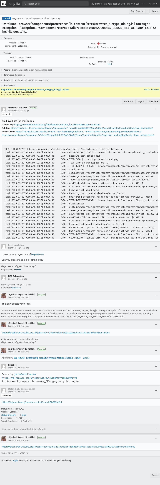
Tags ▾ (141, 101)
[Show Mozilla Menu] (3, 3)
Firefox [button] (22, 43)
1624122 (17, 269)
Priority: (92, 47)
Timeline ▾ (153, 101)
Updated (11, 279)
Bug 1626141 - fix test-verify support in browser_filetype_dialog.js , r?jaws (35, 89)
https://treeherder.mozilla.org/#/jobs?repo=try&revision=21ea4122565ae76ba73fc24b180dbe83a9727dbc (56, 332)
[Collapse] (156, 109)
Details (147, 89)
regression (16, 288)
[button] (153, 3)
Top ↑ (155, 475)
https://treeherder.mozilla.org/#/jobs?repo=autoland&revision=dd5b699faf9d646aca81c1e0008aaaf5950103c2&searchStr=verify (68, 446)
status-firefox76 (8, 415)
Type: (93, 43)
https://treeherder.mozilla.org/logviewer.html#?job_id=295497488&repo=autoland (57, 124)
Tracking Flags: (87, 57)
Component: (10, 46)
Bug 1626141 (17, 18)
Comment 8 (13, 440)
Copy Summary (137, 11)
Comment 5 (13, 368)
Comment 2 (13, 297)
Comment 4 (13, 352)
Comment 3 (13, 326)
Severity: (105, 47)
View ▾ (155, 11)
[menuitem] (96, 3)
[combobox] (55, 3)
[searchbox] (55, 3)
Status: (13, 57)
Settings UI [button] (24, 46)
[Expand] (155, 429)
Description (13, 111)
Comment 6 (13, 392)
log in (15, 460)
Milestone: (11, 61)
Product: (12, 43)
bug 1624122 (37, 254)
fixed (110, 64)
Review (155, 89)
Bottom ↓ (129, 101)
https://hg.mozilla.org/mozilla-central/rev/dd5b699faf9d (32, 402)
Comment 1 (13, 248)
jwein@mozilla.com (25, 374)
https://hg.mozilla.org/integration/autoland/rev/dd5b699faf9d (39, 378)
